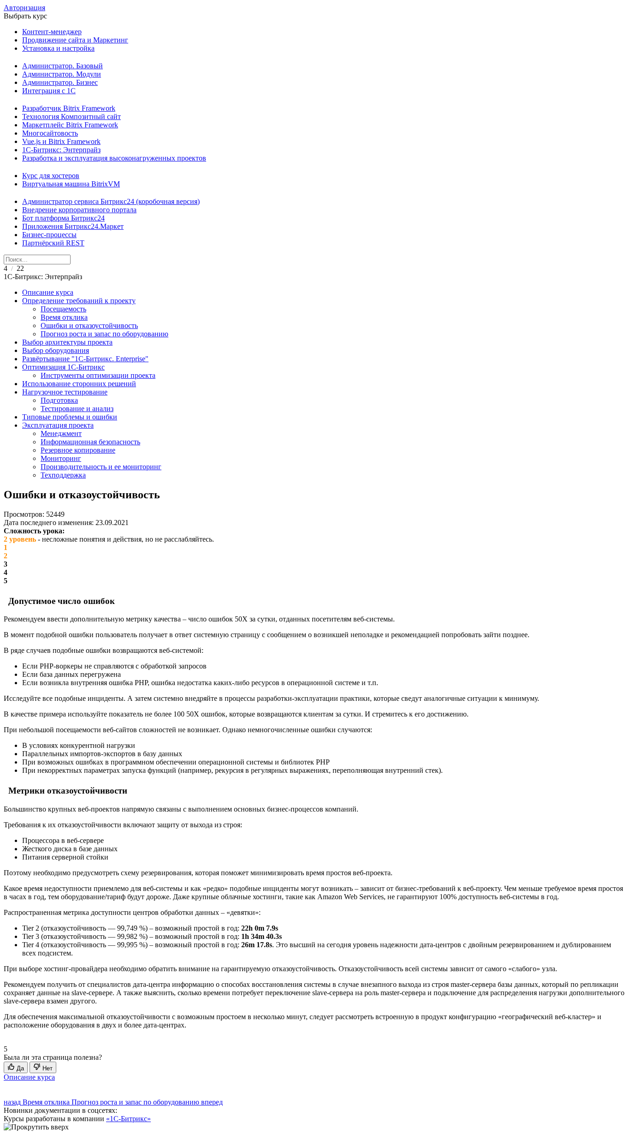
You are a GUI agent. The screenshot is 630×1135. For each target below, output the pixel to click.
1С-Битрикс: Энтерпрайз (61, 150)
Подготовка (59, 400)
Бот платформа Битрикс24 (63, 218)
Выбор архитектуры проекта (67, 342)
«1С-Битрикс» (128, 1119)
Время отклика (64, 317)
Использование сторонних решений (79, 384)
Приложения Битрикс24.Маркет (73, 226)
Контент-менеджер (52, 32)
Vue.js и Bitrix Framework (61, 141)
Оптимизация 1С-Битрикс (63, 367)
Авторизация (24, 8)
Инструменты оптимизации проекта (98, 375)
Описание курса (47, 292)
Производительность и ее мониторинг (101, 467)
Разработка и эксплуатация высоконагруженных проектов (114, 158)
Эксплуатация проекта (58, 425)
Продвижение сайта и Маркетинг (75, 40)
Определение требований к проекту (79, 301)
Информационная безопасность (90, 442)
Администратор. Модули (61, 74)
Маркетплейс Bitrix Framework (70, 125)
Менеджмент (61, 433)
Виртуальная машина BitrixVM (71, 184)
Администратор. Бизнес (60, 82)
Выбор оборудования (55, 350)
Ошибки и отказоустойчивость (89, 325)
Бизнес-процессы (49, 235)
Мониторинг (61, 458)
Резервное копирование (78, 450)
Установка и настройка (58, 48)
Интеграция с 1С (49, 91)
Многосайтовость (50, 133)
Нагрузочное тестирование (64, 392)
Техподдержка (63, 475)
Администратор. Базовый (62, 66)
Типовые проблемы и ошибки (69, 417)
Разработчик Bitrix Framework (68, 108)
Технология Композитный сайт (71, 116)
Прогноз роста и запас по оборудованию (104, 334)
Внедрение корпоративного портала (79, 210)
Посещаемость (63, 309)
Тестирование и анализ (77, 408)
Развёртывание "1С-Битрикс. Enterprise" (85, 359)
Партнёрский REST (53, 243)
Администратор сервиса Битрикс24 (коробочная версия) (111, 201)
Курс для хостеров (50, 175)
